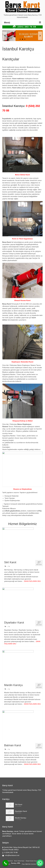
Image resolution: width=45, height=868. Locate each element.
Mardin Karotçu (20, 818)
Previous (5, 35)
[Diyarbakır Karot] (22, 603)
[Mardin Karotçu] (22, 665)
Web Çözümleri (32, 864)
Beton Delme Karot (19, 860)
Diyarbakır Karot (21, 811)
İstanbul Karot (9, 860)
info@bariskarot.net (11, 855)
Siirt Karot (18, 804)
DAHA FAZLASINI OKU (32, 581)
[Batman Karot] (22, 725)
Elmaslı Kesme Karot (31, 860)
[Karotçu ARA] (5, 863)
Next (40, 35)
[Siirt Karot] (22, 542)
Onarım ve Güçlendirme (22, 489)
